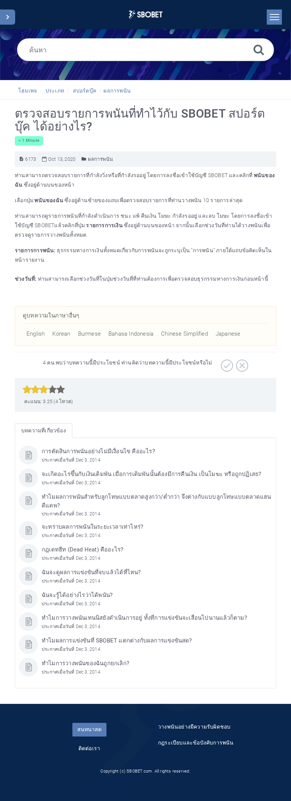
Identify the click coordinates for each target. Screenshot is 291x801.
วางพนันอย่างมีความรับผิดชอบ (194, 727)
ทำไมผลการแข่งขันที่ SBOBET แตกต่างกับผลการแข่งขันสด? (117, 640)
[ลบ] (241, 363)
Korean (61, 333)
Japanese (228, 333)
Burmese (89, 333)
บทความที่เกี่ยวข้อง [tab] (43, 430)
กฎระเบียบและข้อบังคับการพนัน (196, 743)
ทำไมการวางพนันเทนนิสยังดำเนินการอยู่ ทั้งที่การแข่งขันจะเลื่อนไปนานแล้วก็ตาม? (144, 617)
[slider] (44, 389)
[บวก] (226, 363)
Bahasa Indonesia (130, 333)
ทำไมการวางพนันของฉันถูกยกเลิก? (85, 663)
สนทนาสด (89, 729)
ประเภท (54, 91)
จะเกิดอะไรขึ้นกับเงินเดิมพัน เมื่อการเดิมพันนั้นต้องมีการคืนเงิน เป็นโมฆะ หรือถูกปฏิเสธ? (151, 474)
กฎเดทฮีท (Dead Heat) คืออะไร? (82, 549)
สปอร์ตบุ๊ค (84, 91)
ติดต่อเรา (89, 748)
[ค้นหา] (258, 49)
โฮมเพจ (27, 91)
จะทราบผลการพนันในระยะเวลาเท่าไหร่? (92, 526)
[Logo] (145, 15)
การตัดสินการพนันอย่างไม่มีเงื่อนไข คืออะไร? (98, 451)
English (36, 333)
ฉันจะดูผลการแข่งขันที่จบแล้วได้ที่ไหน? (91, 572)
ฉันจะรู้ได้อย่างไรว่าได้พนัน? (77, 595)
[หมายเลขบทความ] (21, 159)
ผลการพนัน (117, 91)
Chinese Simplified (184, 333)
